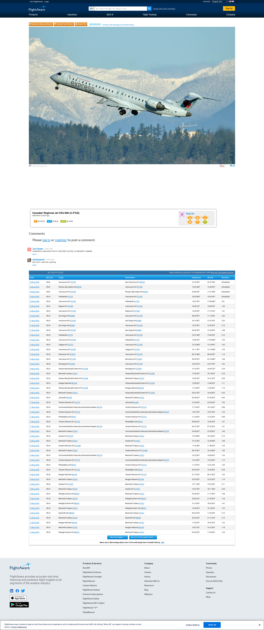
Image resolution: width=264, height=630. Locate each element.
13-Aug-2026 (34, 499)
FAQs (208, 597)
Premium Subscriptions (93, 594)
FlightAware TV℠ (90, 608)
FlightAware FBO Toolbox (94, 603)
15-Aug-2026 (34, 455)
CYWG (72, 364)
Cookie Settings (193, 625)
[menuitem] (33, 15)
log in (46, 240)
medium (34, 166)
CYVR (73, 282)
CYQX (70, 436)
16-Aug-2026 (34, 431)
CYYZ (77, 402)
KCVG (99, 407)
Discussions (211, 577)
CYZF (70, 297)
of (53, 221)
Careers (147, 572)
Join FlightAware (36, 2)
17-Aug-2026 (34, 402)
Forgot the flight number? (164, 9)
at (67, 221)
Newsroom (149, 585)
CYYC (70, 345)
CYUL (75, 374)
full (46, 166)
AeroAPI (86, 568)
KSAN (72, 316)
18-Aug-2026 (34, 364)
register (61, 240)
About (147, 568)
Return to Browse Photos (42, 24)
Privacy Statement (19, 627)
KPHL (73, 417)
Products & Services (92, 563)
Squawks (210, 572)
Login (46, 2)
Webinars (148, 594)
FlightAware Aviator (91, 590)
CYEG (73, 354)
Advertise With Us (152, 581)
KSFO (142, 282)
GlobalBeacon (89, 612)
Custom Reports (90, 585)
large (41, 166)
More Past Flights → (117, 537)
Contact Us (210, 593)
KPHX (79, 287)
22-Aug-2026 (34, 306)
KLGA (69, 398)
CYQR (70, 306)
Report (34, 254)
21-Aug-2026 (34, 321)
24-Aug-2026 (34, 282)
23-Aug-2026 (34, 297)
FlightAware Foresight (92, 577)
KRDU (77, 494)
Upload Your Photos (65, 24)
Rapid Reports (89, 581)
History (147, 577)
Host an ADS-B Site (214, 581)
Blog (146, 590)
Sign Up (229, 8)
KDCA (74, 383)
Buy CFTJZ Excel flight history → (143, 537)
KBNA (71, 513)
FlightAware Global (91, 599)
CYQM (77, 446)
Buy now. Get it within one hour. (222, 273)
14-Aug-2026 (34, 479)
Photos (209, 568)
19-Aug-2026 (34, 335)
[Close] (260, 625)
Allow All (212, 625)
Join (162, 542)
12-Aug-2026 (34, 518)
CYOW (85, 369)
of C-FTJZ (40, 221)
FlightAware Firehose (92, 572)
